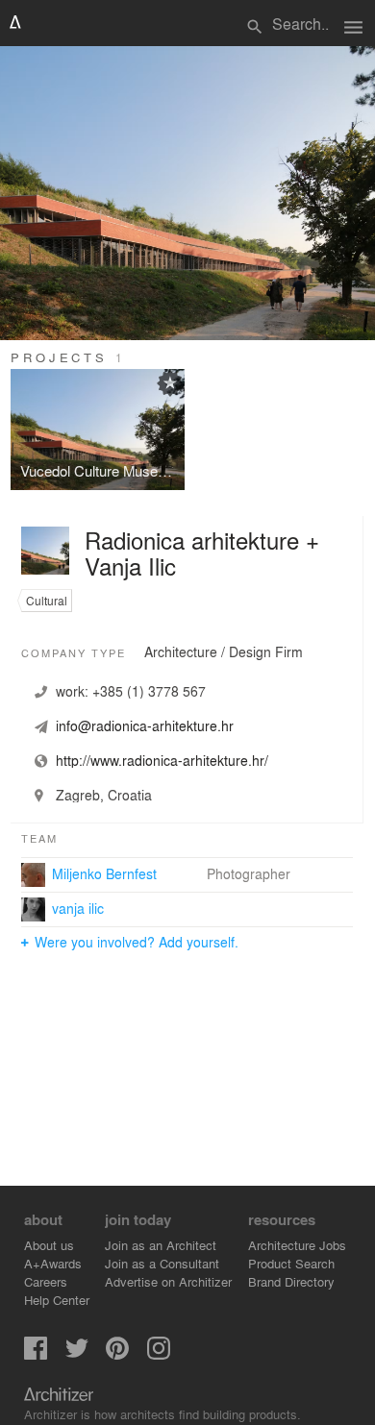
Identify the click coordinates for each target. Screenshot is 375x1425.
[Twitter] (76, 1354)
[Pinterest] (117, 1354)
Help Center (56, 1299)
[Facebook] (35, 1354)
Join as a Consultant (162, 1263)
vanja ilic (78, 908)
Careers (45, 1281)
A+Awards (53, 1263)
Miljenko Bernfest (104, 873)
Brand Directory (291, 1281)
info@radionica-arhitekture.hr (145, 725)
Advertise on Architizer (168, 1281)
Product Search (291, 1263)
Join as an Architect (160, 1245)
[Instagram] (158, 1354)
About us (49, 1245)
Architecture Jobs (297, 1245)
